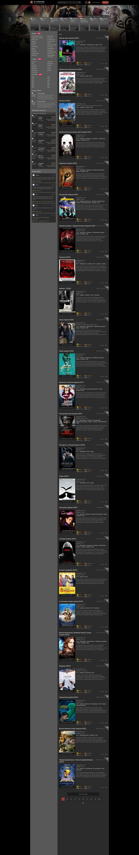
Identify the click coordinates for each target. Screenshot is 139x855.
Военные (34, 55)
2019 (33, 84)
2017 (33, 87)
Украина (34, 65)
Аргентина (34, 70)
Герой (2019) (37, 181)
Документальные (51, 44)
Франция (49, 65)
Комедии (34, 43)
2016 (48, 77)
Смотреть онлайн (67, 63)
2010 (48, 87)
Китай (48, 67)
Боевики (34, 41)
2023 (33, 77)
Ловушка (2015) (65, 257)
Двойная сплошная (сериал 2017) (71, 382)
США (33, 63)
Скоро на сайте (97, 16)
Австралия (50, 63)
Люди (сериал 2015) (66, 320)
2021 (33, 80)
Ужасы (33, 44)
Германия (49, 61)
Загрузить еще (83, 794)
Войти (105, 2)
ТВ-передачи (50, 53)
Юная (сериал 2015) (66, 351)
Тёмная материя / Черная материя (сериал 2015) (77, 226)
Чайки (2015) (64, 476)
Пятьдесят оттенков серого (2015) (72, 445)
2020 (33, 82)
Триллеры (34, 52)
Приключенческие (86, 202)
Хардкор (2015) (65, 666)
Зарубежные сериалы (37, 37)
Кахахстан (34, 67)
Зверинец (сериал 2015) (68, 163)
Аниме (49, 43)
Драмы (33, 48)
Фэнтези (34, 50)
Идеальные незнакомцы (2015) (70, 69)
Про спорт (50, 46)
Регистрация (96, 2)
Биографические (51, 52)
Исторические (51, 39)
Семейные (50, 50)
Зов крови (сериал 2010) (68, 507)
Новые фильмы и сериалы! (51, 56)
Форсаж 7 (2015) (65, 288)
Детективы (50, 36)
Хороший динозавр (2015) (68, 697)
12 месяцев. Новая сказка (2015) (71, 601)
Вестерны (50, 37)
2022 (33, 78)
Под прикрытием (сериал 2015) (70, 414)
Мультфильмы (51, 41)
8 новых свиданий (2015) (68, 570)
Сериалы (83, 140)
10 (99, 799)
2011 (48, 85)
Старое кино (105, 16)
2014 (48, 80)
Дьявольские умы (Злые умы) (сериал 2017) (75, 132)
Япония (49, 68)
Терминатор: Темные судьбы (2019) (44, 202)
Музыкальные (90, 44)
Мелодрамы (35, 46)
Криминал (82, 138)
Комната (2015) (65, 101)
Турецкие (34, 68)
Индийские (34, 72)
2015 (48, 78)
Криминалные (35, 53)
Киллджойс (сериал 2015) (68, 194)
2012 (48, 84)
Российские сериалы (37, 36)
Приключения (50, 48)
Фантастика (35, 39)
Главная (80, 16)
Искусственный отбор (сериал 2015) (72, 728)
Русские (34, 61)
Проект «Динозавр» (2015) (41, 221)
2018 (33, 85)
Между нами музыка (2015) (69, 38)
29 (83, 803)
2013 (48, 82)
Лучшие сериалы (87, 16)
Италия (49, 70)
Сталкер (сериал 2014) (67, 539)
